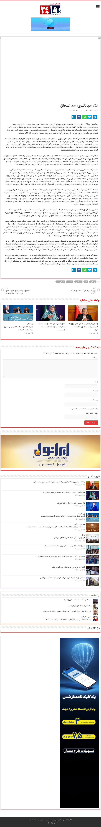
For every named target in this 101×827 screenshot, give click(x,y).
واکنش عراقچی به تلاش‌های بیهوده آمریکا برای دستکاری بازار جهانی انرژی (83, 326)
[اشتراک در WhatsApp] (84, 117)
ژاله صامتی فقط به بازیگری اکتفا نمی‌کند (71, 503)
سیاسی (80, 111)
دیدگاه (95, 357)
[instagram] (52, 823)
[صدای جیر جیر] (89, 117)
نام (96, 382)
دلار (86, 282)
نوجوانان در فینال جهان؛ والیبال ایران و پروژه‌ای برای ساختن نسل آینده (60, 556)
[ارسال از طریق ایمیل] (74, 117)
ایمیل (95, 391)
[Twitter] (54, 823)
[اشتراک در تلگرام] (95, 117)
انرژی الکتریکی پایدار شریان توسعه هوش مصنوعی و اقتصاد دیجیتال (67, 611)
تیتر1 (84, 111)
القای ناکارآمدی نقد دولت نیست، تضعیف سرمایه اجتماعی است (51, 325)
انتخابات (69, 282)
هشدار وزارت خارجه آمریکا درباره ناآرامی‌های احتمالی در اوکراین (62, 577)
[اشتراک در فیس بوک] (79, 117)
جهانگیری (79, 282)
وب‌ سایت (94, 400)
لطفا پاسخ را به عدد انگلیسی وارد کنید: (84, 408)
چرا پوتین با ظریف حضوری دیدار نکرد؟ (83, 291)
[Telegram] (48, 823)
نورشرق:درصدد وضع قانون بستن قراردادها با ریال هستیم (18, 291)
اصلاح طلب (60, 282)
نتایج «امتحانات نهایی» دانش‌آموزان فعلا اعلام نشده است (65, 545)
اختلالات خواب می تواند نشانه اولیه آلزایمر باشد (68, 567)
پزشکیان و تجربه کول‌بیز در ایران (79, 605)
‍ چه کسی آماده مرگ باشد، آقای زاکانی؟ (77, 600)
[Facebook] (57, 823)
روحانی (93, 282)
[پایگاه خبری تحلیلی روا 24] (50, 8)
